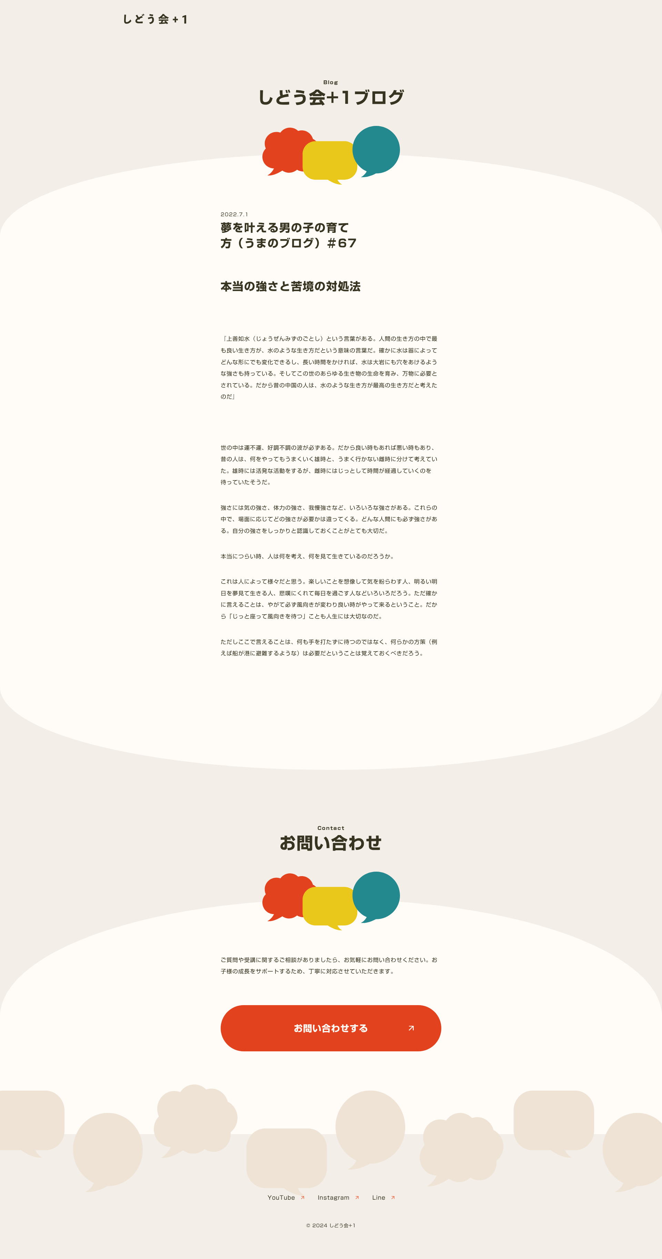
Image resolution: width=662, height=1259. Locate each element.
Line (378, 1197)
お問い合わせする (331, 1028)
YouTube (281, 1197)
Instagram (334, 1197)
